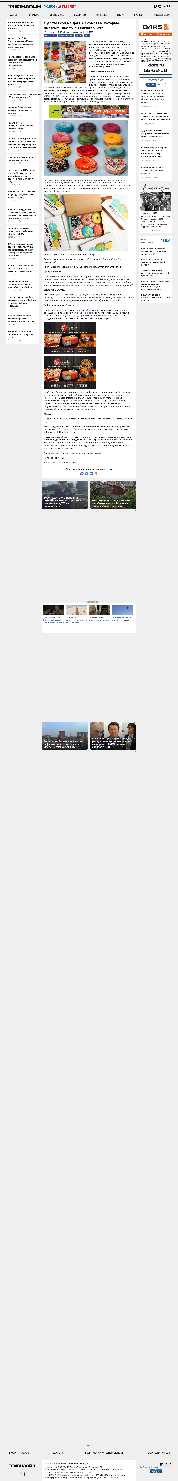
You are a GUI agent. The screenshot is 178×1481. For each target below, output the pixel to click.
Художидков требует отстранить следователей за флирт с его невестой (155, 133)
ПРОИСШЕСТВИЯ (161, 15)
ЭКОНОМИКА (57, 15)
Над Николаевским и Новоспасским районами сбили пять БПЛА (20, 231)
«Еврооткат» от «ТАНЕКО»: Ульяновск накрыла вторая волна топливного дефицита (155, 116)
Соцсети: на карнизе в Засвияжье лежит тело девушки (152, 170)
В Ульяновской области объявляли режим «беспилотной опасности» (21, 318)
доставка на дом (66, 35)
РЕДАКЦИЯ (57, 1452)
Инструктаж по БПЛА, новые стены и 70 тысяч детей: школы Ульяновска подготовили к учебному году (22, 176)
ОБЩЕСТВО (80, 15)
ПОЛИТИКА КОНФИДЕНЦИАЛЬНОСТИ (105, 1452)
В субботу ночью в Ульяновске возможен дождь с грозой (155, 297)
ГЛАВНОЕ (12, 15)
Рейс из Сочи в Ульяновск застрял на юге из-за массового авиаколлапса (20, 268)
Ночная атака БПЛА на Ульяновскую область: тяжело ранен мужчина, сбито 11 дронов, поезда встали (153, 96)
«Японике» (117, 400)
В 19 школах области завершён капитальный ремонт (153, 262)
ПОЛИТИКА (33, 15)
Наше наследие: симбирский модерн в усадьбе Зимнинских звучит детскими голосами (155, 285)
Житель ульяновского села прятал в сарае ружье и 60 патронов (21, 25)
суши (87, 35)
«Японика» (88, 312)
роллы (79, 35)
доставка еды (50, 35)
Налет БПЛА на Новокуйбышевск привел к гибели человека (21, 125)
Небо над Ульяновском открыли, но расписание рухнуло (20, 110)
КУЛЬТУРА (101, 15)
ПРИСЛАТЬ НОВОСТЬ (19, 1452)
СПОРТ (120, 15)
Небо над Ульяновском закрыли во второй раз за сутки (20, 334)
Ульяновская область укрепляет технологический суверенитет (155, 273)
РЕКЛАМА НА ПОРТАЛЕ (158, 1452)
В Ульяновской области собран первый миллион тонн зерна (153, 251)
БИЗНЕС (138, 15)
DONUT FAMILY (80, 87)
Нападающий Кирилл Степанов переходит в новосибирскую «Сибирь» (21, 284)
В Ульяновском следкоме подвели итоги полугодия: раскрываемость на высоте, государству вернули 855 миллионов (21, 250)
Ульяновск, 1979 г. (150, 213)
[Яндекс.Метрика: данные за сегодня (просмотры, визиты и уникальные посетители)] (149, 1467)
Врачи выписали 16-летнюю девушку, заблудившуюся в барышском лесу (21, 194)
